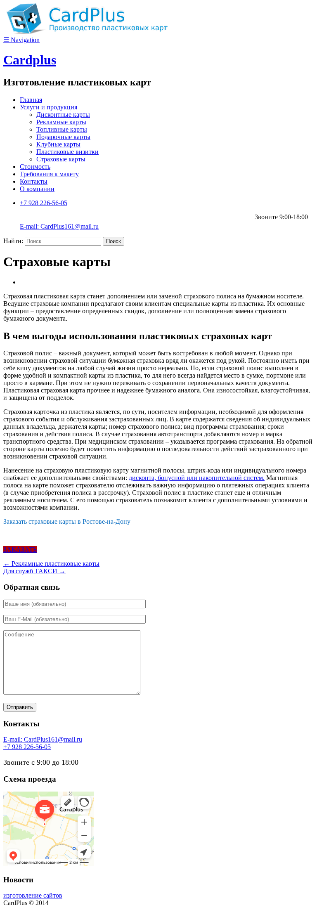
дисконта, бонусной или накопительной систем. (197, 477)
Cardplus (29, 59)
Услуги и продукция (48, 107)
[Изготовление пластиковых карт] (85, 31)
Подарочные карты (63, 136)
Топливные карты (61, 129)
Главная (31, 99)
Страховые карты (60, 159)
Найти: (13, 240)
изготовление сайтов (32, 895)
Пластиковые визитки (67, 151)
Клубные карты (58, 144)
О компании (37, 188)
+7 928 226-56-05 (43, 202)
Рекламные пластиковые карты (51, 563)
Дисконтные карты (63, 114)
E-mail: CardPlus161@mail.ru (59, 226)
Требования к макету (49, 173)
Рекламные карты (61, 121)
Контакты (33, 181)
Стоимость (35, 166)
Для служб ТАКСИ (34, 570)
